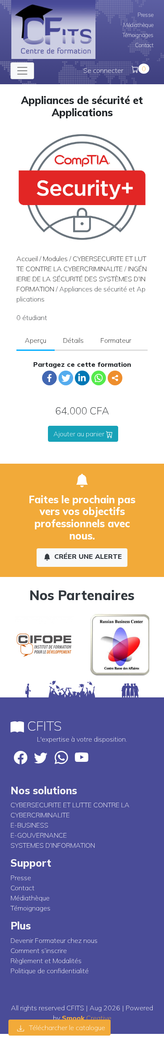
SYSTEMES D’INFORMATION (53, 845)
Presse (145, 14)
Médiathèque (138, 24)
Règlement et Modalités (46, 960)
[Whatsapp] (98, 378)
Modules (55, 258)
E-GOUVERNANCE (39, 835)
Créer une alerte (87, 556)
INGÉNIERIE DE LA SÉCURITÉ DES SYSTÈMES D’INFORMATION (81, 278)
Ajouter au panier (79, 434)
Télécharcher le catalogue (66, 1027)
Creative (86, 1018)
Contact (144, 45)
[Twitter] (65, 378)
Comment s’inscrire (39, 950)
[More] (115, 378)
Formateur (116, 340)
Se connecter (103, 70)
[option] (44, 644)
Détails (73, 340)
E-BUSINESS (29, 825)
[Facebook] (49, 378)
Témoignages (137, 35)
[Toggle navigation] (22, 70)
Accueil (27, 258)
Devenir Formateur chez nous (54, 940)
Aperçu (35, 340)
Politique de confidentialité (50, 971)
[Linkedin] (82, 378)
